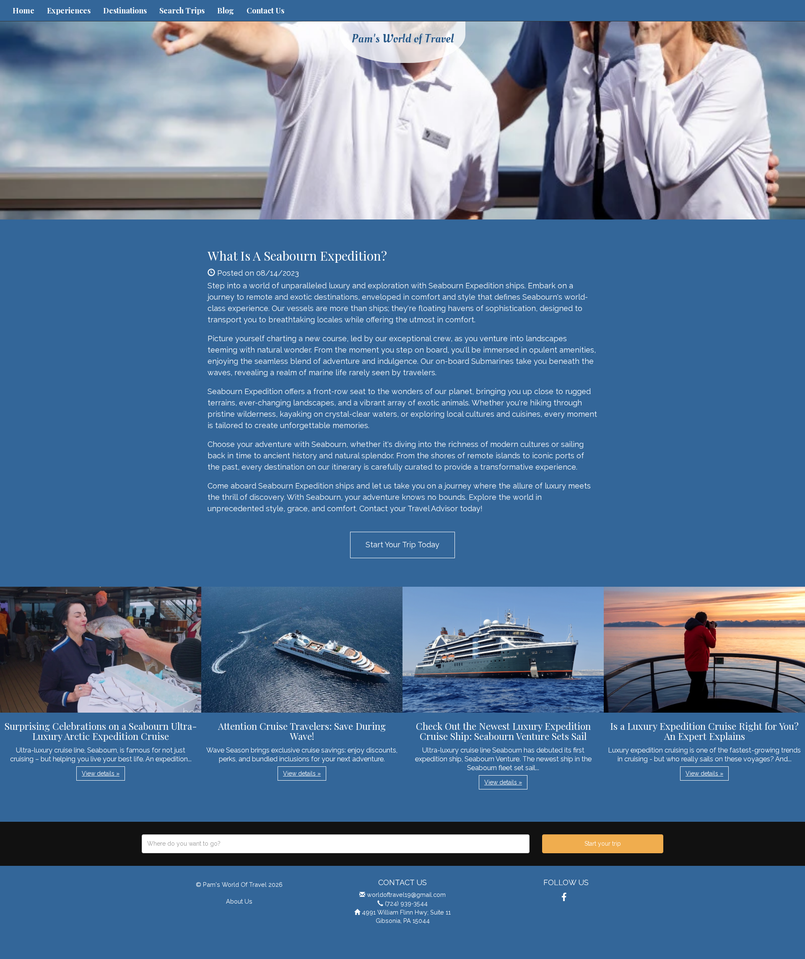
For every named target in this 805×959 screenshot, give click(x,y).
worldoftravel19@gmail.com (406, 894)
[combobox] (336, 843)
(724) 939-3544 (406, 903)
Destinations (125, 10)
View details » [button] (100, 773)
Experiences (69, 10)
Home (23, 10)
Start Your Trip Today (402, 544)
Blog (225, 10)
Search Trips (182, 10)
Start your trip (602, 843)
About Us (239, 901)
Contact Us (265, 10)
